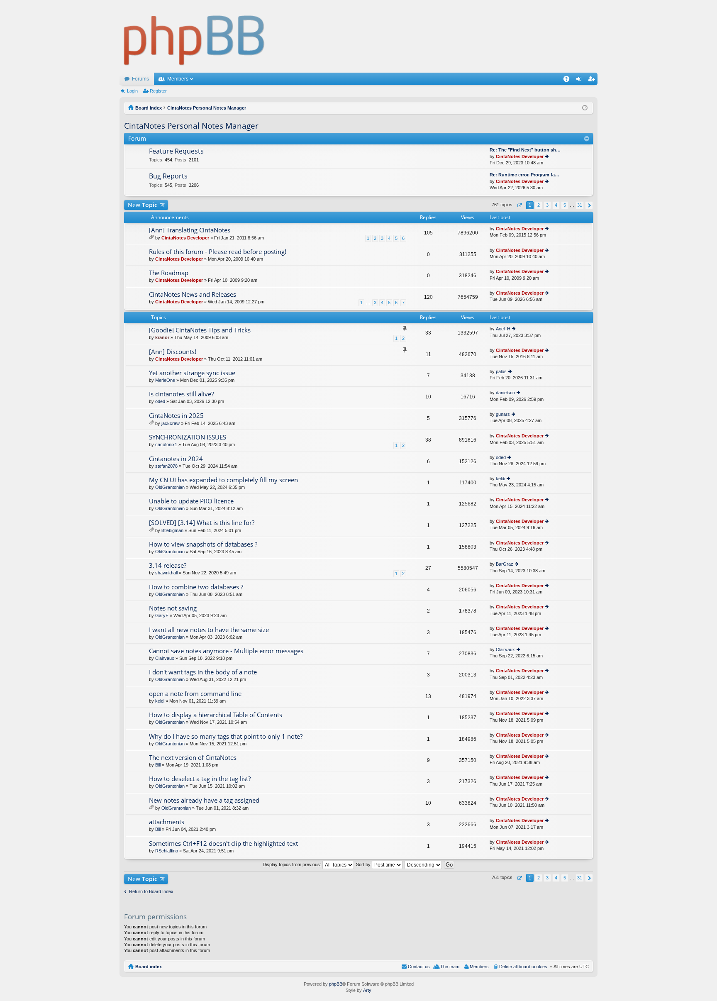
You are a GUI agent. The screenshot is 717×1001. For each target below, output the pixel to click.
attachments (166, 822)
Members (177, 79)
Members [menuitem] (479, 966)
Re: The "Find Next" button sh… (525, 149)
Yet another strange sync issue (192, 373)
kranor (162, 337)
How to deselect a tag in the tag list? (200, 779)
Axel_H (503, 328)
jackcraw (170, 423)
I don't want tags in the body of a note (203, 672)
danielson (505, 392)
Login (132, 90)
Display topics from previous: (292, 864)
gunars (503, 414)
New (142, 205)
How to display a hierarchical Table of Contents (215, 715)
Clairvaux (164, 658)
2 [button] (538, 205)
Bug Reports (168, 176)
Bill (158, 764)
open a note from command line (195, 694)
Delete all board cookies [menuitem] (523, 966)
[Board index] (194, 36)
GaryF (161, 615)
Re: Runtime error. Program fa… (524, 174)
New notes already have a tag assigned (204, 800)
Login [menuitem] (580, 80)
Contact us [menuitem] (419, 966)
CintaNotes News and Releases (192, 294)
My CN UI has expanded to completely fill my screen (223, 480)
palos (501, 371)
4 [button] (556, 205)
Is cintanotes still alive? (181, 394)
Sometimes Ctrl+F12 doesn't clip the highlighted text (223, 843)
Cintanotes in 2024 (176, 459)
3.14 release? (167, 565)
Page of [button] (519, 205)
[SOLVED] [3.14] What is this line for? (201, 523)
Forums (140, 79)
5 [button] (564, 205)
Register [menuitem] (593, 80)
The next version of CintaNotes (193, 758)
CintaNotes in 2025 (176, 416)
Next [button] (589, 205)
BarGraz (504, 564)
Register (158, 90)
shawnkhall (166, 572)
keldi (500, 478)
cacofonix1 (166, 444)
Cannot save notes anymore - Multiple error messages (226, 651)
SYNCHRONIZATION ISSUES (187, 437)
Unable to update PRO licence (191, 501)
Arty (367, 990)
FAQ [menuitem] (569, 80)
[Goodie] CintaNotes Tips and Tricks (200, 330)
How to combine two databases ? (196, 587)
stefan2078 (166, 466)
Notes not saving (173, 608)
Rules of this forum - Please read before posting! (217, 252)
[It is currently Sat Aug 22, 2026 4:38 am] (585, 107)
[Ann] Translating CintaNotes (189, 230)
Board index (148, 966)
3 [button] (547, 205)
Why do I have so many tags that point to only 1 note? (225, 736)
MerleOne (165, 380)
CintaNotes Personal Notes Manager (191, 125)
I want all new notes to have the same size (209, 630)
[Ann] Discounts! (172, 352)
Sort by (364, 864)
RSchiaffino (166, 850)
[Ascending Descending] (424, 864)
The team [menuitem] (449, 966)
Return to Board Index (151, 891)
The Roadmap (168, 273)
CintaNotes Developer (520, 156)
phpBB (335, 983)
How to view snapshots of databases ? (203, 544)
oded (160, 401)
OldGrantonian (170, 487)
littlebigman (172, 530)
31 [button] (579, 205)
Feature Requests (176, 151)
